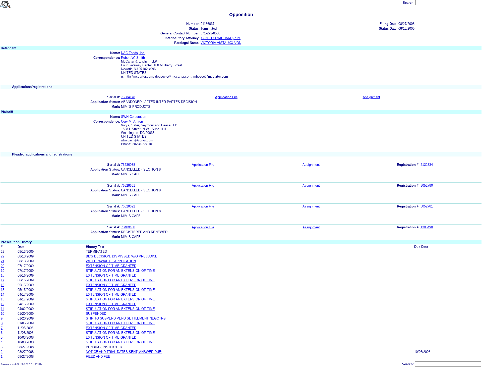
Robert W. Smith (133, 58)
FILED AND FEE (98, 356)
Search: (409, 3)
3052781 (426, 206)
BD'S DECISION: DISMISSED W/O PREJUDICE (121, 256)
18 (2, 275)
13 (2, 299)
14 (2, 294)
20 (2, 266)
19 (2, 271)
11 (2, 309)
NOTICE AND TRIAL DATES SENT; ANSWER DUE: (124, 352)
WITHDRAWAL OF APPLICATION (111, 261)
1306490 (426, 227)
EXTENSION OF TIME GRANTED (111, 266)
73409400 (128, 227)
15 (2, 290)
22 (2, 256)
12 (2, 304)
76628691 (128, 185)
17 (2, 280)
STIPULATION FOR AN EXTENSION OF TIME (120, 271)
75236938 (128, 165)
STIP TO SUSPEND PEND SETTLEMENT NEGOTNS (126, 318)
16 (2, 285)
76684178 (128, 97)
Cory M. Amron (132, 121)
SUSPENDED (96, 313)
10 (2, 313)
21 (2, 261)
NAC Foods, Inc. (133, 53)
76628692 (128, 206)
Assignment (371, 97)
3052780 (426, 185)
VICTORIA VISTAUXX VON (221, 43)
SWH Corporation (133, 117)
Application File (226, 97)
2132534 (426, 165)
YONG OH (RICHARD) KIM (220, 38)
